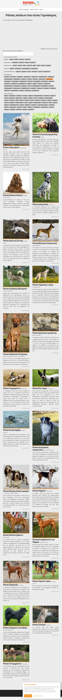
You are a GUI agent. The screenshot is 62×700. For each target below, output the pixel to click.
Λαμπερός (24, 85)
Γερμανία (41, 98)
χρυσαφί (48, 65)
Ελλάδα (11, 100)
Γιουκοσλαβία (48, 98)
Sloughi (48, 625)
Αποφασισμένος (42, 76)
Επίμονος (51, 81)
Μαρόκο (6, 104)
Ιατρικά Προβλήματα (9, 71)
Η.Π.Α (17, 100)
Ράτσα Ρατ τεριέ (39, 388)
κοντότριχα (17, 68)
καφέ (34, 65)
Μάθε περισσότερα (38, 695)
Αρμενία (52, 95)
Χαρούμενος (35, 90)
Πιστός (50, 85)
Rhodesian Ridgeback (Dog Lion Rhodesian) (14, 356)
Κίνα (26, 102)
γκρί (24, 65)
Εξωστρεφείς (37, 81)
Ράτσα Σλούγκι (39, 624)
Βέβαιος (23, 79)
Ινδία (32, 100)
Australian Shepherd (49, 450)
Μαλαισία (44, 102)
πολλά (40, 71)
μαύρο (19, 65)
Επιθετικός (44, 81)
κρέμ (38, 65)
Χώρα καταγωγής (8, 93)
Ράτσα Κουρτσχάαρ (11, 430)
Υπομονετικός (14, 90)
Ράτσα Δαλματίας (40, 204)
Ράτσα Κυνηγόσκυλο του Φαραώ (43, 540)
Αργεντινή (46, 95)
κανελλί (29, 65)
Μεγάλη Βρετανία (14, 104)
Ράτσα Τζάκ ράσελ (11, 147)
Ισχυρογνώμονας (8, 85)
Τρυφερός (53, 88)
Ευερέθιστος (14, 83)
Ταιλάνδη (18, 109)
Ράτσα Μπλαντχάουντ (13, 535)
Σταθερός (33, 88)
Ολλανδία (34, 104)
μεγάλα (21, 59)
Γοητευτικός (41, 79)
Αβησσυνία (12, 95)
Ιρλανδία (37, 100)
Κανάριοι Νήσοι (19, 102)
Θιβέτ (21, 100)
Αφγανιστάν (18, 98)
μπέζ (43, 65)
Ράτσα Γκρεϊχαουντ (11, 388)
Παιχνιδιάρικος (36, 85)
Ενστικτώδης (15, 81)
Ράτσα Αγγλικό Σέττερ (13, 240)
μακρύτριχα (34, 68)
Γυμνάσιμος (49, 79)
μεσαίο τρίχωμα (25, 68)
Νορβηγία (27, 104)
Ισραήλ (54, 100)
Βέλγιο (30, 98)
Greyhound (24, 388)
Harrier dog (49, 491)
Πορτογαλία (12, 107)
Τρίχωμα (6, 68)
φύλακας (32, 62)
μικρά (11, 59)
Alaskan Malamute (7, 291)
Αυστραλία (11, 98)
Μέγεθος (6, 59)
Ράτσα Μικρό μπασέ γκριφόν (16, 491)
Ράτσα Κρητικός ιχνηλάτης (44, 332)
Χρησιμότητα (7, 62)
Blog (41, 9)
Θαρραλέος (46, 83)
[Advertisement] (31, 36)
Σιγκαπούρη (36, 107)
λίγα (29, 71)
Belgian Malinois (36, 245)
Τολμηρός (46, 88)
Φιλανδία (31, 109)
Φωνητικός (27, 90)
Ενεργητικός (7, 81)
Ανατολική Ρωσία (38, 95)
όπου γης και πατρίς (42, 104)
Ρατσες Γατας (34, 9)
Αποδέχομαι (28, 695)
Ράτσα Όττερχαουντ (12, 663)
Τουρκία (24, 109)
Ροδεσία (19, 107)
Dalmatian (51, 204)
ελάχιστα (24, 71)
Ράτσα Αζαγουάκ (10, 584)
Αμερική (30, 95)
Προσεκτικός (16, 88)
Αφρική (25, 98)
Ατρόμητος (50, 76)
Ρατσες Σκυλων (23, 9)
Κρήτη (30, 102)
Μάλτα (54, 102)
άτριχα (11, 68)
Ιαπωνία (26, 100)
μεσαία (16, 59)
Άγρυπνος (13, 76)
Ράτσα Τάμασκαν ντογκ (42, 284)
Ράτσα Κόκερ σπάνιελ (13, 195)
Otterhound (25, 664)
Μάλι (50, 102)
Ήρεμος (34, 83)
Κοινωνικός (16, 85)
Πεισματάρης (44, 85)
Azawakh (21, 585)
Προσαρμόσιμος (8, 88)
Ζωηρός (29, 83)
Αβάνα (6, 95)
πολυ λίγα (34, 71)
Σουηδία (12, 109)
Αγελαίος (7, 76)
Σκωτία (51, 107)
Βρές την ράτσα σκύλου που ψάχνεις (13, 50)
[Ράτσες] (31, 4)
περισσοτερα (25, 169)
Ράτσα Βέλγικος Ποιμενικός (44, 243)
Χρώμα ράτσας (8, 65)
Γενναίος (35, 79)
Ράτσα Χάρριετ (39, 490)
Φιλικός (21, 90)
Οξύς (29, 85)
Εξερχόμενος (23, 81)
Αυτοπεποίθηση (8, 79)
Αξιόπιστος (34, 76)
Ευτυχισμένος (22, 83)
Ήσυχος (40, 83)
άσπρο (14, 65)
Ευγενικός (7, 83)
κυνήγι (26, 62)
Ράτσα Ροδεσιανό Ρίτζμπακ (15, 354)
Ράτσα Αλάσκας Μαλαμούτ (15, 288)
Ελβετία (6, 100)
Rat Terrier (50, 388)
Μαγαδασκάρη (37, 102)
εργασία (21, 62)
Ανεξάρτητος (27, 76)
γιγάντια (27, 59)
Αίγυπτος (19, 95)
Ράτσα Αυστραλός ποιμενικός (40, 448)
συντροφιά (14, 62)
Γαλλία (35, 98)
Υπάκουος (7, 90)
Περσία (6, 107)
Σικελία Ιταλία (44, 107)
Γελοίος (29, 79)
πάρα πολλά (46, 71)
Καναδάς (12, 102)
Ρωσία (24, 107)
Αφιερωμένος (17, 79)
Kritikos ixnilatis (36, 335)
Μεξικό (21, 104)
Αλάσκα (24, 95)
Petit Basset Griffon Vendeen (11, 493)
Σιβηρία (29, 107)
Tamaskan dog (36, 287)
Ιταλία (6, 102)
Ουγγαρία (51, 104)
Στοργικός (39, 88)
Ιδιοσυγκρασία (8, 74)
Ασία (6, 98)
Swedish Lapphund (7, 630)
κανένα (17, 71)
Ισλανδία (43, 100)
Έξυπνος (30, 81)
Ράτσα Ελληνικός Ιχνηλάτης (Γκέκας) (44, 135)
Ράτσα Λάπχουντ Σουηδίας (15, 627)
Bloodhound (6, 537)
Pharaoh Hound (44, 542)
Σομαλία (6, 109)
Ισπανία (49, 100)
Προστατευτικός (25, 88)
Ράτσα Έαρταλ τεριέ (41, 581)
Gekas (42, 137)
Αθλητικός (19, 76)
